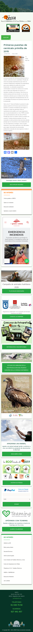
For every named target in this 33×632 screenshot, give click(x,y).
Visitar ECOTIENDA (17, 482)
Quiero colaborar (16, 529)
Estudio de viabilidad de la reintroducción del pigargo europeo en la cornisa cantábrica (16, 368)
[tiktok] (18, 4)
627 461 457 (16, 611)
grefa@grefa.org (17, 598)
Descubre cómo (16, 454)
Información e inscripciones (16, 347)
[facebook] (6, 4)
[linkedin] (26, 4)
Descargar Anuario (16, 184)
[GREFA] (16, 18)
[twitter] (10, 4)
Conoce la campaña (16, 316)
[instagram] (14, 4)
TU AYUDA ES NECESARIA (16, 291)
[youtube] (22, 4)
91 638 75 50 (16, 605)
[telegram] (30, 8)
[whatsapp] (30, 4)
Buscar (5, 37)
